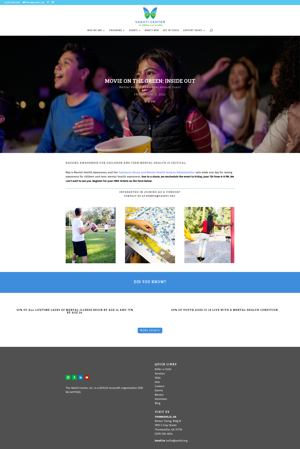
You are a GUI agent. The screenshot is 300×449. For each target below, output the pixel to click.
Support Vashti (192, 30)
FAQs (158, 377)
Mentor (159, 394)
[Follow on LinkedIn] (80, 377)
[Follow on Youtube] (86, 377)
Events (133, 30)
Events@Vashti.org (160, 195)
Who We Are (94, 30)
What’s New (152, 30)
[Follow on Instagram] (68, 377)
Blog (157, 403)
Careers (159, 386)
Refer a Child (163, 369)
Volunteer (161, 399)
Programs (115, 30)
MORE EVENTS (150, 330)
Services (160, 373)
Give (157, 382)
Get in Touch (171, 30)
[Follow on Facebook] (74, 377)
